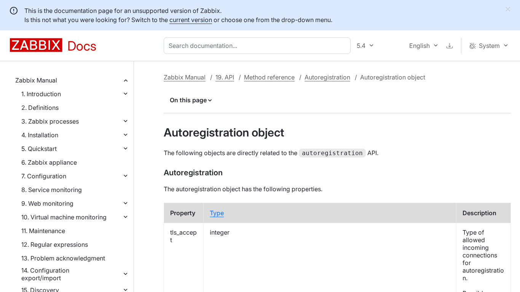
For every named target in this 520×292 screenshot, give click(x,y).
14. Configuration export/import (45, 274)
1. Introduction (41, 94)
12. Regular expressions (54, 244)
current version (190, 20)
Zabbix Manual (36, 80)
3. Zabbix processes (50, 121)
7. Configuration (43, 176)
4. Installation (39, 135)
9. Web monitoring (47, 203)
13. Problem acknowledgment (63, 258)
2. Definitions (40, 107)
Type (217, 213)
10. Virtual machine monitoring (64, 217)
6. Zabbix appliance (49, 162)
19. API (224, 77)
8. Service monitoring (51, 190)
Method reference (269, 77)
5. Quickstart (39, 148)
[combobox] (259, 45)
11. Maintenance (43, 231)
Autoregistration (327, 77)
